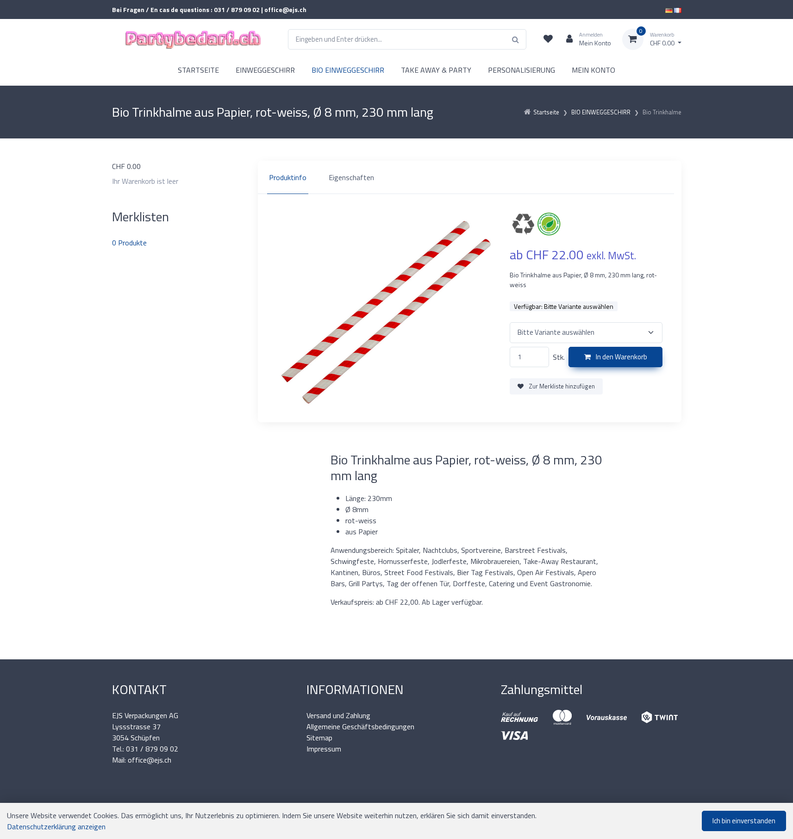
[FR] (677, 9)
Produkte (129, 242)
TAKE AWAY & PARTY (436, 69)
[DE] (669, 9)
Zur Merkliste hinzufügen (561, 386)
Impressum (323, 748)
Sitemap (319, 737)
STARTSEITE (198, 69)
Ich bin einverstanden (743, 820)
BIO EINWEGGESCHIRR (348, 69)
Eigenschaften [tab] (351, 177)
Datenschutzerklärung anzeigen (56, 826)
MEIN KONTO (593, 69)
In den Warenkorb (620, 356)
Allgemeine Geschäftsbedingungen (360, 726)
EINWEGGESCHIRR (265, 69)
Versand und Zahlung (338, 715)
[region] (469, 177)
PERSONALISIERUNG (521, 69)
